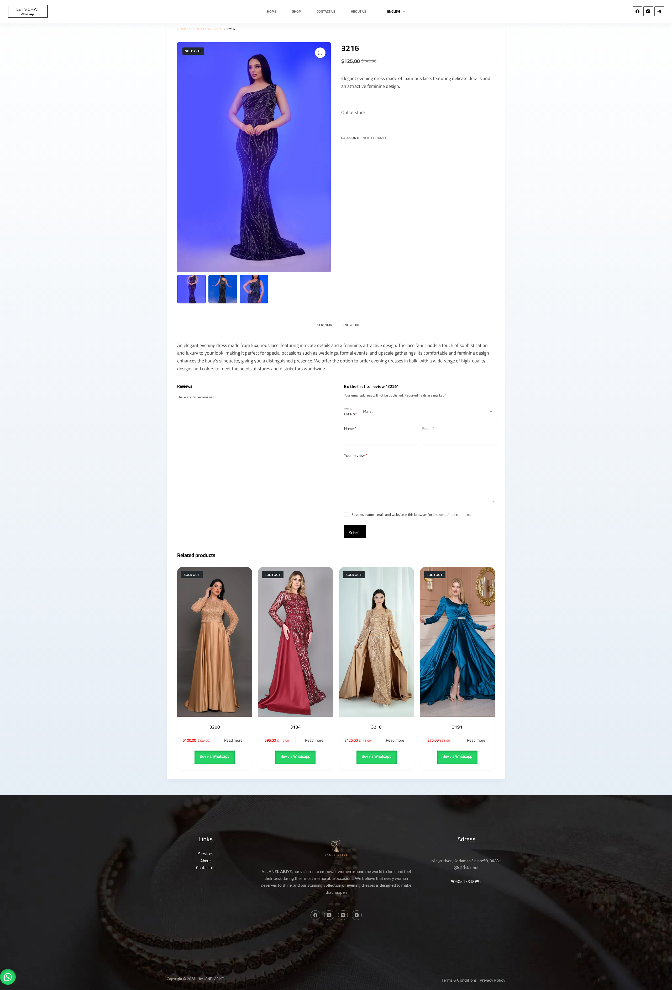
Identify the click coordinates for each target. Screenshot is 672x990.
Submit (355, 532)
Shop (296, 11)
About (205, 861)
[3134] (295, 642)
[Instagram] (648, 11)
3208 (214, 727)
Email (428, 428)
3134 (295, 727)
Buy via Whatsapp (214, 756)
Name (350, 428)
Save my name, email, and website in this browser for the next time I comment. (411, 514)
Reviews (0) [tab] (350, 325)
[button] (8, 977)
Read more (233, 740)
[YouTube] (357, 915)
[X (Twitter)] (329, 915)
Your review (355, 455)
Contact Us (326, 11)
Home (271, 11)
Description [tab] (322, 325)
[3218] (376, 642)
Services (205, 854)
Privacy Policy (492, 979)
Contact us (205, 867)
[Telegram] (659, 11)
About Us (358, 11)
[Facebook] (638, 11)
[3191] (457, 642)
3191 (457, 727)
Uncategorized (373, 138)
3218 (376, 727)
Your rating (350, 411)
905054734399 (465, 881)
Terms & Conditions (459, 979)
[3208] (214, 642)
